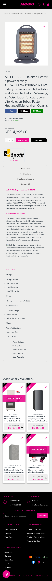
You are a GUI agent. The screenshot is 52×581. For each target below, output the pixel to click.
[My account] (43, 4)
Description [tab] (25, 169)
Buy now (38, 140)
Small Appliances (17, 14)
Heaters (28, 14)
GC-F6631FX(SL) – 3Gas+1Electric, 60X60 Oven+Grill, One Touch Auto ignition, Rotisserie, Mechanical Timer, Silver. (12, 419)
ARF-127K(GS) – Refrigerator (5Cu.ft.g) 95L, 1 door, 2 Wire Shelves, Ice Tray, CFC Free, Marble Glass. (13, 470)
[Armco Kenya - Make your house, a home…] (27, 4)
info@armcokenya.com (40, 505)
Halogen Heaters (40, 14)
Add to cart (22, 140)
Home (6, 14)
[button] (4, 4)
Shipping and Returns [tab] (25, 179)
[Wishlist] (39, 4)
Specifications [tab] (25, 174)
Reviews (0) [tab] (25, 184)
